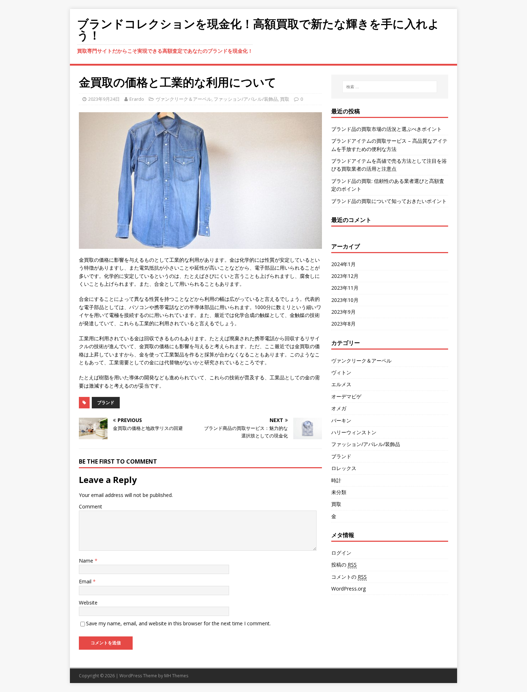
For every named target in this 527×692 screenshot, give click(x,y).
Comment (90, 506)
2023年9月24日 (104, 99)
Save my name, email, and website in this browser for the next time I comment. (178, 623)
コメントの (349, 576)
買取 (284, 99)
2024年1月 (343, 264)
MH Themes (176, 676)
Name (87, 560)
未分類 (338, 492)
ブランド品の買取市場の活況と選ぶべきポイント (386, 128)
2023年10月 (345, 300)
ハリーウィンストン (353, 432)
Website (88, 602)
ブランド (105, 402)
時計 (336, 480)
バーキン (341, 420)
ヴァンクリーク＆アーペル (184, 99)
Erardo (136, 99)
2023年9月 (343, 311)
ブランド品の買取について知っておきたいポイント (389, 201)
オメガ (338, 408)
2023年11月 (345, 287)
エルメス (341, 384)
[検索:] (389, 87)
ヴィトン (341, 372)
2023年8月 (343, 323)
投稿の (344, 564)
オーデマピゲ (346, 396)
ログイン (341, 552)
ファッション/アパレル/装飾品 (246, 99)
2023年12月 (345, 275)
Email (86, 581)
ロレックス (343, 468)
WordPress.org (348, 588)
